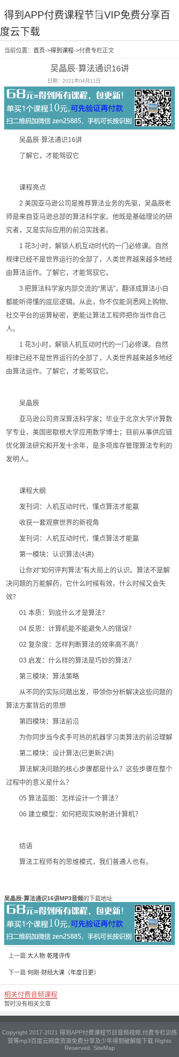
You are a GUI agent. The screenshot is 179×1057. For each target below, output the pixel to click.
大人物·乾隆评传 (48, 955)
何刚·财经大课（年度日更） (63, 972)
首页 (39, 50)
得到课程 (62, 50)
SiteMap (104, 1047)
